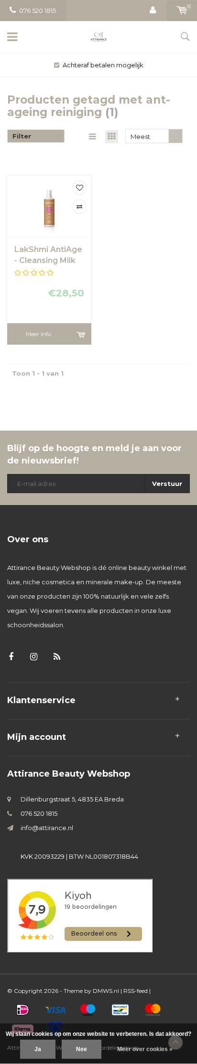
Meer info (38, 333)
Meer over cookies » (145, 1049)
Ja (37, 1049)
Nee (81, 1049)
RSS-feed (135, 990)
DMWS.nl (106, 990)
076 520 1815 (37, 10)
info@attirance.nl (47, 828)
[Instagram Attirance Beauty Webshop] (33, 657)
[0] (181, 10)
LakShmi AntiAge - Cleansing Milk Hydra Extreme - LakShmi (48, 255)
